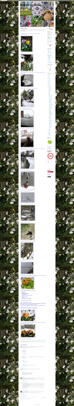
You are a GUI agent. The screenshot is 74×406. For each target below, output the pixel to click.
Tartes (48, 53)
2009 (48, 133)
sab (22, 360)
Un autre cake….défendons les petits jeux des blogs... (51, 98)
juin (49, 92)
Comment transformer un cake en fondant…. (50, 123)
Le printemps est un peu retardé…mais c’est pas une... (51, 115)
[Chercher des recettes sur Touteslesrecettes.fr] (49, 146)
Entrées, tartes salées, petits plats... (50, 56)
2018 (48, 81)
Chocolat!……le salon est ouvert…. (50, 127)
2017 (48, 82)
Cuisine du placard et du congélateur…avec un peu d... (51, 107)
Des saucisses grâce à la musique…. (50, 117)
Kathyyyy (23, 350)
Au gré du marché (24, 390)
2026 (48, 74)
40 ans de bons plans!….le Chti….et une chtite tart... (50, 102)
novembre (50, 87)
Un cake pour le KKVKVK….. (50, 100)
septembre (50, 89)
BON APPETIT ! (24, 345)
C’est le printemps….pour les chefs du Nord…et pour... (51, 112)
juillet (49, 91)
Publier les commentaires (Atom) (26, 398)
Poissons (49, 59)
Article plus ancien (44, 397)
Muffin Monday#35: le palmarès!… (51, 121)
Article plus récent (22, 397)
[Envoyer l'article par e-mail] (28, 341)
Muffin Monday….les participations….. (51, 125)
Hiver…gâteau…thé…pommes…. (51, 118)
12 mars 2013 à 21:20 (24, 358)
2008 (48, 134)
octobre (49, 88)
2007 (48, 135)
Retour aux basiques (50, 110)
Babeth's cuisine (30, 4)
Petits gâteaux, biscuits (50, 52)
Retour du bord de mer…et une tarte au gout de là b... (51, 105)
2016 (48, 83)
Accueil (33, 397)
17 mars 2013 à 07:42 (24, 388)
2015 (48, 84)
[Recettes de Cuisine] (49, 138)
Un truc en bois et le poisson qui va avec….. (51, 96)
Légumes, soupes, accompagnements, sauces (50, 58)
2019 (48, 80)
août (49, 90)
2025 (48, 75)
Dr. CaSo (23, 364)
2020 (48, 79)
